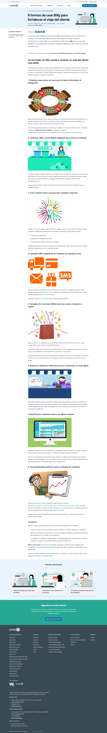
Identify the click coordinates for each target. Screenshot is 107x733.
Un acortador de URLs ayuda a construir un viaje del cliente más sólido (16, 36)
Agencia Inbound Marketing (15, 664)
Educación (35, 642)
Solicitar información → (89, 5)
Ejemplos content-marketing (55, 652)
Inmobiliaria (36, 637)
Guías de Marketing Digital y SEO (56, 644)
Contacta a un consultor (15, 1)
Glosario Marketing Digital (55, 642)
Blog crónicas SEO (53, 637)
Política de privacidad (37, 731)
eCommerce (36, 644)
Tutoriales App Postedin (54, 649)
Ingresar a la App (93, 1)
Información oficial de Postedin (77, 640)
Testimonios (73, 642)
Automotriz (35, 640)
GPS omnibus (50, 292)
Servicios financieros (38, 647)
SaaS (34, 652)
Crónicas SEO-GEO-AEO (34, 11)
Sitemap (72, 644)
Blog (68, 5)
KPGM (67, 343)
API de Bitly (44, 298)
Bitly (71, 41)
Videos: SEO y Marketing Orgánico (57, 647)
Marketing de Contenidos (15, 666)
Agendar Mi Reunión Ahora (53, 619)
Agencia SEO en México (15, 644)
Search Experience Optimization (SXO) (18, 659)
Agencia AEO (12, 640)
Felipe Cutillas (38, 25)
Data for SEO (12, 654)
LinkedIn (93, 637)
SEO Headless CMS (14, 676)
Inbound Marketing (47, 11)
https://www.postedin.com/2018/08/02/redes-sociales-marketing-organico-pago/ (53, 505)
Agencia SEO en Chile (14, 647)
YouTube (93, 640)
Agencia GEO (12, 642)
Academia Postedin (53, 640)
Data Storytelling (13, 671)
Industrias (49, 5)
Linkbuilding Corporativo (15, 661)
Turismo (35, 649)
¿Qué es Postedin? (74, 637)
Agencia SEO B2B (13, 649)
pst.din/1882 (60, 510)
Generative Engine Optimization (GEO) (18, 656)
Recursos (60, 5)
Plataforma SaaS (13, 673)
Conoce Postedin (83, 1)
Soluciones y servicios (36, 5)
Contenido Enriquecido (14, 668)
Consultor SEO (12, 652)
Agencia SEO (12, 637)
